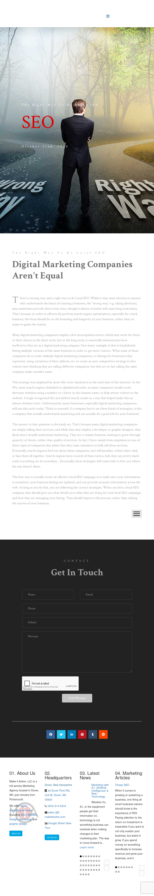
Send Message (77, 698)
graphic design (18, 824)
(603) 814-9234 (56, 806)
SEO (23, 815)
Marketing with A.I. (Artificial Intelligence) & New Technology (100, 790)
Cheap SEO (122, 785)
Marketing (25, 819)
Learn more (87, 847)
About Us (16, 833)
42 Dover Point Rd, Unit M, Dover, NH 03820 (57, 795)
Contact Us (52, 837)
